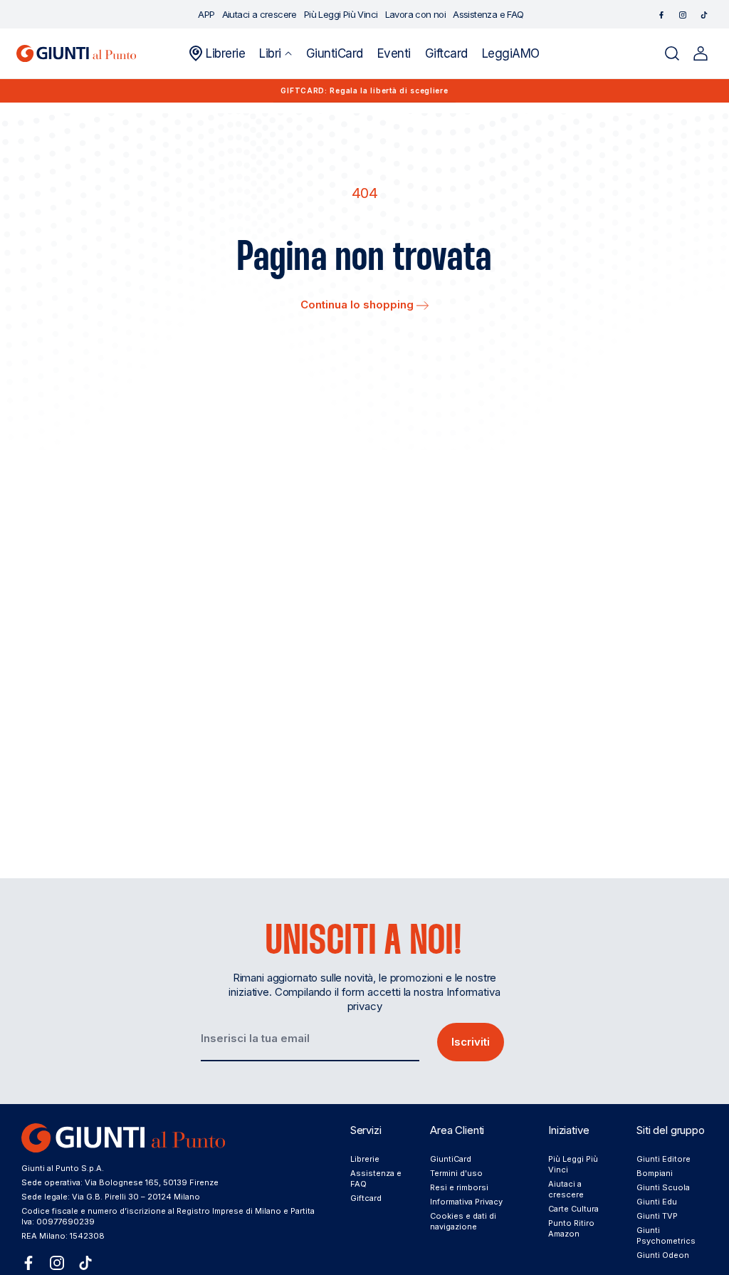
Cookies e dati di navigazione (463, 1221)
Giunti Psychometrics (666, 1235)
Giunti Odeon (662, 1255)
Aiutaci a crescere (566, 1189)
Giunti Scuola (663, 1187)
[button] (275, 53)
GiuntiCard (450, 1159)
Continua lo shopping (358, 304)
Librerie (364, 1159)
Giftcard (366, 1198)
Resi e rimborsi (459, 1187)
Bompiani (654, 1173)
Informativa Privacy (466, 1202)
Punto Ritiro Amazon (571, 1228)
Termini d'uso (456, 1173)
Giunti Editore (663, 1159)
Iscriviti (470, 1041)
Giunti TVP (657, 1216)
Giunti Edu (656, 1202)
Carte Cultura (573, 1209)
